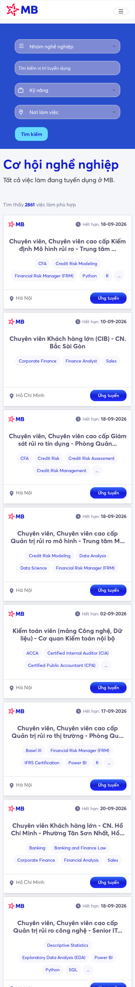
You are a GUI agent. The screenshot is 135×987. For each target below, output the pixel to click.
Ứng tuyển (108, 298)
